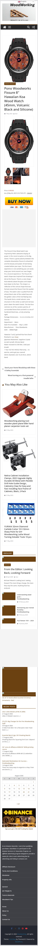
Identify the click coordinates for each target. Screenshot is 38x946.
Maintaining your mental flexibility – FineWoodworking (25, 610)
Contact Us (6, 919)
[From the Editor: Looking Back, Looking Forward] (19, 559)
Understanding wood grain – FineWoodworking (24, 597)
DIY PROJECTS (7, 891)
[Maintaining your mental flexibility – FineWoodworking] (8, 611)
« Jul (18, 804)
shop (16, 337)
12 (19, 789)
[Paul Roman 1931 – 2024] (8, 622)
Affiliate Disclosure (8, 867)
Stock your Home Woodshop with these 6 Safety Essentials (20, 369)
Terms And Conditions (10, 871)
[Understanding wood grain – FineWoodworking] (8, 598)
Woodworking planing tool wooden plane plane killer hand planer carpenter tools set (19, 423)
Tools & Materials (8, 895)
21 (28, 792)
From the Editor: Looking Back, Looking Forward (18, 570)
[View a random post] (33, 27)
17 (9, 792)
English (23, 1)
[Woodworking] (4, 27)
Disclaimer (5, 875)
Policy (4, 915)
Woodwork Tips (7, 899)
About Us (5, 911)
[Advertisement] (19, 228)
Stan (16, 114)
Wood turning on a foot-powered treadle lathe (20, 376)
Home (4, 907)
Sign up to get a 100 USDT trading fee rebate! (19, 829)
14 (28, 789)
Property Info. (7, 880)
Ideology (7, 565)
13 (24, 789)
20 (24, 792)
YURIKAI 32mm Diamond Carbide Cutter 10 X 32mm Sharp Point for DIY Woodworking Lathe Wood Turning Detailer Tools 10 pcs (18, 531)
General (5, 887)
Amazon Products (10, 83)
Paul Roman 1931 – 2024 (25, 621)
